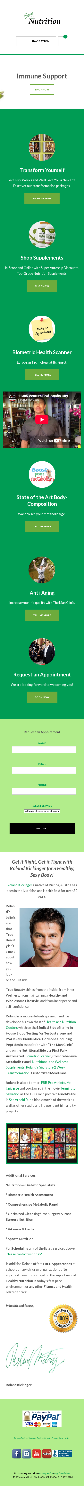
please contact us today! (24, 1254)
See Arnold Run (20, 1100)
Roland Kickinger (19, 885)
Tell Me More (42, 374)
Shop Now (42, 286)
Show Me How (42, 198)
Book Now (42, 697)
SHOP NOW (42, 89)
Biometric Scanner (37, 1056)
